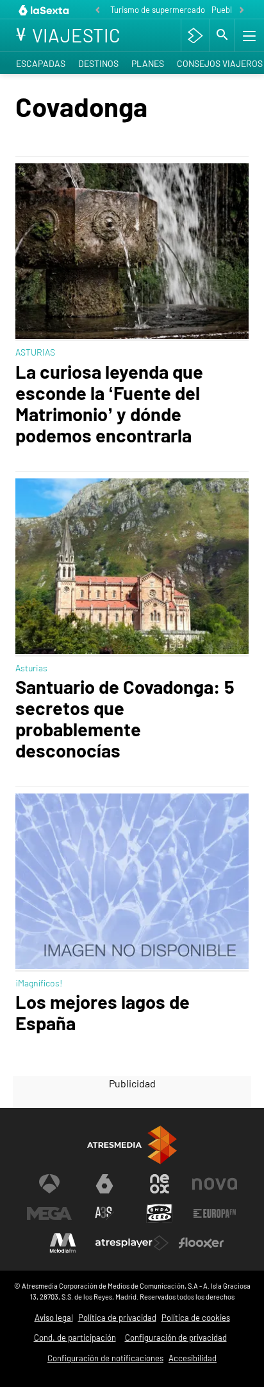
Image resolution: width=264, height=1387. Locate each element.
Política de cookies (195, 1317)
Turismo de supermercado (157, 10)
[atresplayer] (195, 35)
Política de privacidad (117, 1317)
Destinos (98, 63)
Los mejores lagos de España (102, 1012)
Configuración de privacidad (176, 1337)
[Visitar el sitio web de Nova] (214, 1183)
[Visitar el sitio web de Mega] (49, 1213)
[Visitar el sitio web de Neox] (159, 1183)
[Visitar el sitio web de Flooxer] (201, 1243)
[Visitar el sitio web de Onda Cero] (159, 1213)
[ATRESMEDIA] (132, 1145)
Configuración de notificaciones (105, 1358)
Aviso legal (54, 1317)
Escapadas (40, 63)
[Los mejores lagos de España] (132, 882)
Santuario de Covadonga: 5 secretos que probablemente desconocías (125, 718)
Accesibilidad (193, 1358)
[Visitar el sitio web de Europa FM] (214, 1213)
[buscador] (222, 35)
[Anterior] (97, 10)
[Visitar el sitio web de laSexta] (104, 1183)
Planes (147, 63)
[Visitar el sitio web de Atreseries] (104, 1213)
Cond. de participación (75, 1337)
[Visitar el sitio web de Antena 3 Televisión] (49, 1183)
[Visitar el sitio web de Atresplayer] (132, 1243)
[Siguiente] (241, 10)
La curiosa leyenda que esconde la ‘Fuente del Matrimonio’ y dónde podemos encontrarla (109, 403)
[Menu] (248, 35)
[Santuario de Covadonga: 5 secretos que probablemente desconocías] (132, 567)
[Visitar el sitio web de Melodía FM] (62, 1243)
